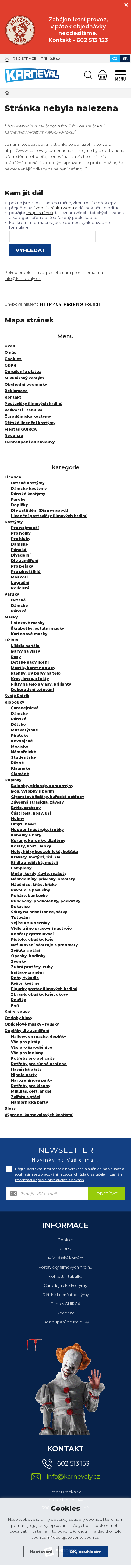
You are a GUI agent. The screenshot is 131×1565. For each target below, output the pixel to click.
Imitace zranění (27, 972)
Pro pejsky (22, 566)
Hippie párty (24, 1075)
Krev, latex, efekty (30, 678)
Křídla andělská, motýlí (34, 862)
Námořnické (23, 752)
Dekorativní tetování (32, 689)
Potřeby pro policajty (33, 1058)
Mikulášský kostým (65, 1257)
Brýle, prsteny (26, 807)
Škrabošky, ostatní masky (37, 628)
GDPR (66, 1248)
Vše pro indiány (27, 1053)
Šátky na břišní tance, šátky (39, 912)
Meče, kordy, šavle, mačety (38, 873)
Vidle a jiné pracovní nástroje (41, 928)
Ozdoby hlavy (18, 1017)
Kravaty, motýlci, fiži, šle (36, 857)
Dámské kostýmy (29, 488)
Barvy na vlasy (25, 651)
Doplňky (19, 505)
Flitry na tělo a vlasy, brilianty (41, 684)
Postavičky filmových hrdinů (65, 1267)
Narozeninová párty (31, 1080)
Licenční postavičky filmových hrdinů (49, 516)
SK (125, 58)
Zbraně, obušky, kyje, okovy (39, 994)
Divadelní (20, 555)
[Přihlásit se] (7, 58)
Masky (11, 617)
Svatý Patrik (17, 695)
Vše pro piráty (25, 1042)
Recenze (66, 1312)
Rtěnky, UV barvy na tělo (36, 673)
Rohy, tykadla (25, 978)
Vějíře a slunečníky (30, 923)
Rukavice (20, 906)
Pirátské (20, 735)
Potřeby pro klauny (30, 1085)
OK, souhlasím (85, 1551)
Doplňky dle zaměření (27, 1030)
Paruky (18, 499)
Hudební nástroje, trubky (37, 829)
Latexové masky (27, 623)
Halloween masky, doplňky (38, 1036)
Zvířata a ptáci (25, 950)
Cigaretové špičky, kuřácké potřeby (47, 796)
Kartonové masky (29, 634)
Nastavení (41, 1551)
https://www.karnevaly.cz (29, 150)
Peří (15, 1005)
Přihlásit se (50, 58)
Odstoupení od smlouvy (65, 1322)
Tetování (20, 917)
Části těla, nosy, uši (31, 813)
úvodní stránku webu (53, 207)
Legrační (20, 582)
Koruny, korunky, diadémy (38, 840)
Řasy (16, 656)
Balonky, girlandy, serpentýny (42, 785)
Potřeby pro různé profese (39, 1064)
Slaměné (20, 774)
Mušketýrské (24, 730)
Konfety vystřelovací (32, 934)
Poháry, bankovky (29, 895)
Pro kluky (20, 538)
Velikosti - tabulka (66, 1276)
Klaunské (20, 768)
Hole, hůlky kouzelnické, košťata (44, 851)
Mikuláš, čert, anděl (31, 1091)
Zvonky (18, 961)
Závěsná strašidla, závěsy (37, 802)
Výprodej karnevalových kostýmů (39, 1114)
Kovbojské (22, 741)
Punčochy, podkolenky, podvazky (45, 901)
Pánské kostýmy (28, 494)
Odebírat (106, 1193)
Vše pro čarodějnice (31, 1047)
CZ (115, 58)
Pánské (19, 549)
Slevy (10, 1108)
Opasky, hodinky (28, 956)
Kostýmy (14, 522)
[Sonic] (20, 30)
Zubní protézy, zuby (32, 967)
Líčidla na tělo (25, 645)
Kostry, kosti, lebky (31, 846)
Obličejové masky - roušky (32, 1024)
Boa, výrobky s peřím (32, 791)
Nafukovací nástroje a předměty (44, 945)
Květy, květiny (25, 983)
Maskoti (19, 577)
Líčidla (11, 640)
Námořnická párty (29, 1102)
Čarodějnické (25, 708)
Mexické (19, 746)
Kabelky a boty (26, 835)
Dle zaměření (24, 560)
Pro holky (20, 533)
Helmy (17, 818)
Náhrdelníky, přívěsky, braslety (43, 879)
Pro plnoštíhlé (26, 571)
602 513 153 (73, 1463)
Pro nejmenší (25, 527)
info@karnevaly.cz (23, 278)
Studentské (23, 757)
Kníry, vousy (17, 1011)
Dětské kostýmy (27, 483)
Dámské (19, 544)
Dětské (18, 600)
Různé (17, 763)
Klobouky (14, 702)
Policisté (20, 588)
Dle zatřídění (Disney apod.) (39, 510)
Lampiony (21, 868)
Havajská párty (26, 1069)
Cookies (65, 1239)
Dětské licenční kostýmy (65, 1294)
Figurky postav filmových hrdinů (44, 989)
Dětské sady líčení (30, 662)
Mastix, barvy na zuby (33, 667)
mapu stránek (39, 212)
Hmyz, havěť (23, 824)
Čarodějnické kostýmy (65, 1285)
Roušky (18, 999)
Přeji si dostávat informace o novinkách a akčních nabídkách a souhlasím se (69, 1174)
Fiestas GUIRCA (65, 1303)
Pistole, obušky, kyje (32, 939)
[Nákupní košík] (102, 75)
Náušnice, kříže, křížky (34, 884)
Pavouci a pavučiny (30, 890)
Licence (13, 477)
